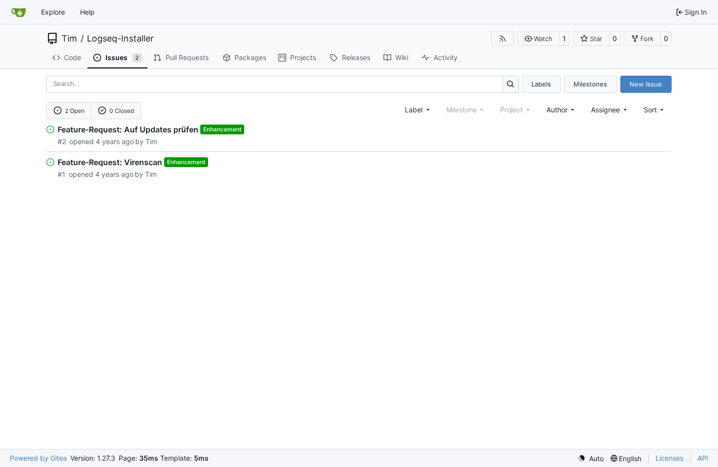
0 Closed (121, 110)
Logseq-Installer (120, 38)
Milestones (590, 84)
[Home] (18, 12)
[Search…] (511, 84)
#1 (61, 174)
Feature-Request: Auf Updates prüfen (128, 129)
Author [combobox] (557, 110)
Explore (53, 12)
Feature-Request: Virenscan (110, 162)
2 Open (74, 110)
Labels (541, 84)
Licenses (669, 458)
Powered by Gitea (38, 458)
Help (87, 12)
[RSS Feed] (502, 38)
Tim (69, 38)
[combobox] (418, 109)
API (702, 458)
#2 (62, 141)
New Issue (646, 84)
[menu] (654, 109)
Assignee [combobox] (605, 110)
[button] (538, 38)
